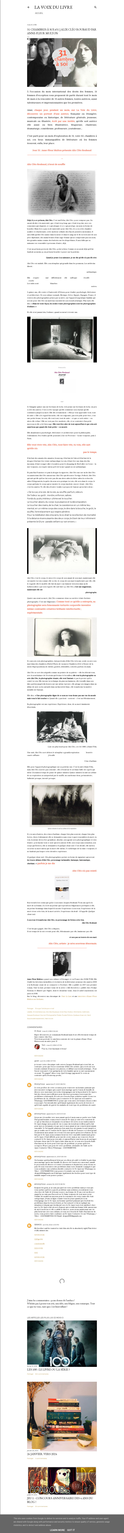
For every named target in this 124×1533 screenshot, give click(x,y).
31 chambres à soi (39, 1012)
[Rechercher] (95, 6)
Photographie (51, 1015)
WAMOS (38, 1225)
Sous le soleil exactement (35, 1018)
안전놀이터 (38, 1239)
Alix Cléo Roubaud (52, 1012)
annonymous (40, 1114)
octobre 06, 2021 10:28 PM (55, 1184)
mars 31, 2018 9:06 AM (50, 1031)
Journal (43, 1015)
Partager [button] (30, 1008)
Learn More (57, 1530)
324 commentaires (41, 1374)
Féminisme (77, 1012)
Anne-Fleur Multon (66, 1012)
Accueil (39, 13)
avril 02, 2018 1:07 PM (48, 1061)
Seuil (89, 1015)
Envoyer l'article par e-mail (44, 1008)
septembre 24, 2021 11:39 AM (56, 1156)
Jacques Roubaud (33, 1015)
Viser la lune (66, 996)
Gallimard (85, 1012)
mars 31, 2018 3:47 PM (54, 1045)
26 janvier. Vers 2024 (42, 1454)
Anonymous (39, 1084)
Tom (43, 1045)
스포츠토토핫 (39, 1244)
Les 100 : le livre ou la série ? (48, 1369)
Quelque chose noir (80, 1015)
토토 (36, 1253)
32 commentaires (41, 1506)
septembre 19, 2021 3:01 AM (56, 1114)
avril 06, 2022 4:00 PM (51, 1225)
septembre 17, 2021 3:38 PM (55, 1084)
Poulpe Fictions (67, 1015)
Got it (71, 1530)
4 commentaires (41, 1458)
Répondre (38, 1056)
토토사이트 (38, 1248)
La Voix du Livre (53, 7)
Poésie (59, 1015)
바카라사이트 (39, 1235)
